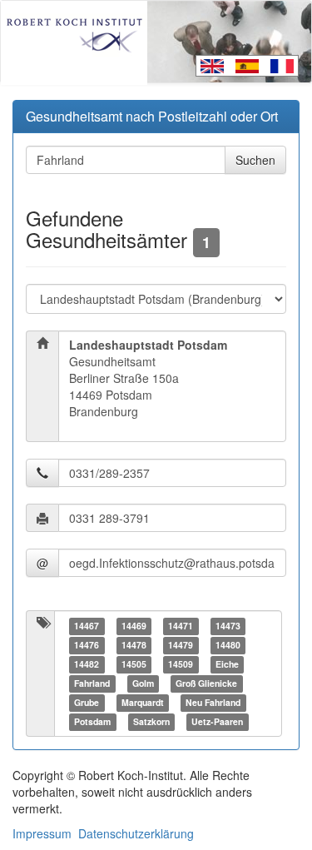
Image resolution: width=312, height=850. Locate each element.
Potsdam (92, 721)
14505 (133, 664)
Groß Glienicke (206, 683)
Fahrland (92, 683)
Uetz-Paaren (217, 721)
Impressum (42, 833)
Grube (86, 702)
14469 (133, 625)
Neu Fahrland (213, 702)
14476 (86, 645)
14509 (180, 664)
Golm (143, 683)
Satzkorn (151, 721)
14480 (227, 645)
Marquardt (142, 702)
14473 (227, 625)
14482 (86, 664)
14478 (133, 645)
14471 (180, 625)
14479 (180, 645)
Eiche (227, 664)
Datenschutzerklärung (136, 833)
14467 (86, 625)
